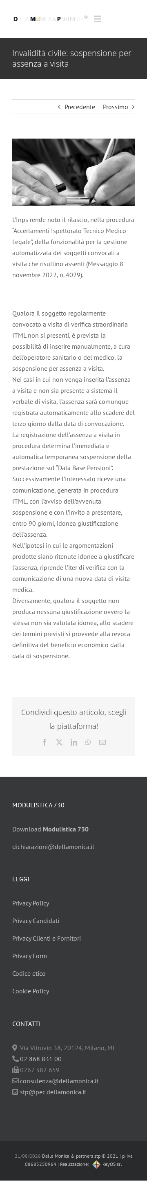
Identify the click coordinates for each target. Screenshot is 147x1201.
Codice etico (29, 973)
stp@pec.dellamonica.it (53, 1092)
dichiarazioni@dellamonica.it (53, 846)
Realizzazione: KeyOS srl (91, 1164)
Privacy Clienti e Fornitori (46, 938)
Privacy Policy (30, 903)
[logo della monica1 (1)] (50, 14)
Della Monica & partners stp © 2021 (79, 1156)
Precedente (80, 107)
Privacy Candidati (35, 920)
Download (50, 829)
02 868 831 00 (41, 1059)
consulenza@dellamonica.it (59, 1081)
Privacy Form (29, 956)
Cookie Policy (30, 991)
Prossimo (115, 107)
